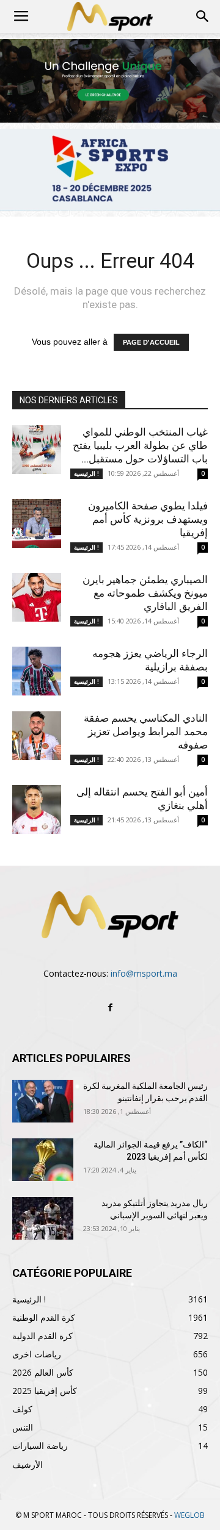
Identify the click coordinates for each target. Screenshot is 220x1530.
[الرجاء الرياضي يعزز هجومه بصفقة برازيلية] (36, 671)
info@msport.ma (144, 973)
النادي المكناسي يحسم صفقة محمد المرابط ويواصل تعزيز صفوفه (146, 731)
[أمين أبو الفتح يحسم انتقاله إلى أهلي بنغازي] (36, 809)
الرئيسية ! (86, 473)
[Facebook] (110, 1008)
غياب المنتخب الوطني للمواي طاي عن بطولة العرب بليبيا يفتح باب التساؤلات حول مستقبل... (140, 445)
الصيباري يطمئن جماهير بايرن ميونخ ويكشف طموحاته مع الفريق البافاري (145, 592)
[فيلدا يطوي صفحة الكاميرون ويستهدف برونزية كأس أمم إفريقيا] (36, 523)
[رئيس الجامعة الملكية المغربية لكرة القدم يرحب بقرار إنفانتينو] (42, 1101)
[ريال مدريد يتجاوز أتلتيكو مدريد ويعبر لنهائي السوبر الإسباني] (42, 1218)
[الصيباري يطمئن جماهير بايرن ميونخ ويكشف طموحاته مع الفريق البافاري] (36, 597)
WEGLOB (189, 1515)
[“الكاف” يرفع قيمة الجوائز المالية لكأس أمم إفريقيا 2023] (42, 1159)
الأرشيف (27, 1464)
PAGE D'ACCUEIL (151, 342)
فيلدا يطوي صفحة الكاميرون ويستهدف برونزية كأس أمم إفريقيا (148, 519)
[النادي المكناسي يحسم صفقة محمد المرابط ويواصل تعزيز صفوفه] (36, 735)
